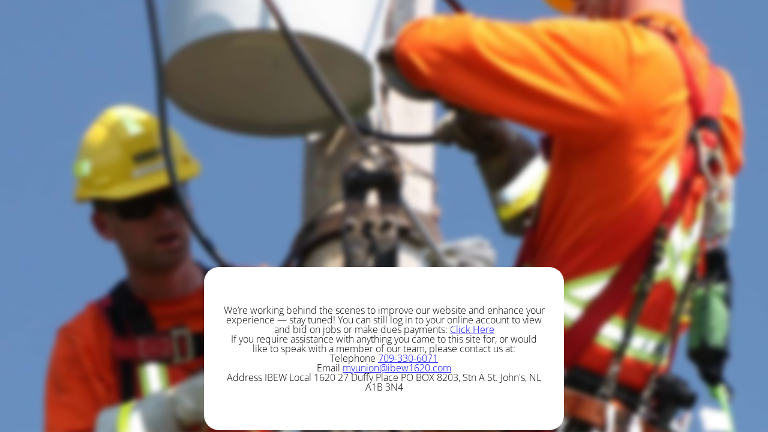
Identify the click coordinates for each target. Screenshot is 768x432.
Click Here (472, 329)
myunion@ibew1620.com (397, 367)
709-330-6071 (408, 358)
